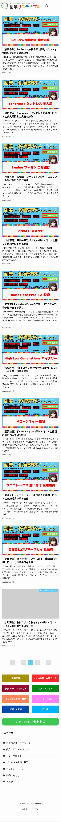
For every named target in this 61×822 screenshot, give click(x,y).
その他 (45, 709)
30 (23, 662)
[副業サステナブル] (21, 6)
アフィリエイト (45, 688)
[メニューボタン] (56, 6)
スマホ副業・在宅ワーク (45, 678)
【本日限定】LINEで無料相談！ (30, 803)
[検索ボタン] (47, 6)
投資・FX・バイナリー (16, 688)
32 (37, 662)
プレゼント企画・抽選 (15, 699)
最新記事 (16, 678)
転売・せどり (16, 709)
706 (48, 662)
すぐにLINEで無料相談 (30, 721)
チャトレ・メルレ (45, 699)
